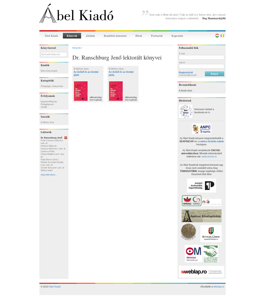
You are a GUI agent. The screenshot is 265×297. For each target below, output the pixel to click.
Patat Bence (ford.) (50, 159)
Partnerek (157, 36)
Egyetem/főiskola (49, 101)
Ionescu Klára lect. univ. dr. (53, 148)
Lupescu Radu (48, 151)
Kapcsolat (177, 36)
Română (222, 36)
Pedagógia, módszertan (52, 86)
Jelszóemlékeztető (188, 75)
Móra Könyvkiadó (49, 71)
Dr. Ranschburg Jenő (51, 138)
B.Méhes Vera (47, 122)
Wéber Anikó (47, 170)
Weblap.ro (218, 286)
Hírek (138, 36)
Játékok (90, 36)
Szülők (44, 107)
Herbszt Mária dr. (49, 146)
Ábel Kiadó (51, 36)
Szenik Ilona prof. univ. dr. (53, 167)
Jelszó (182, 62)
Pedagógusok (47, 104)
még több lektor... (49, 174)
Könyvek (72, 36)
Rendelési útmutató (115, 36)
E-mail (182, 53)
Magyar (217, 36)
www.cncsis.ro (209, 156)
